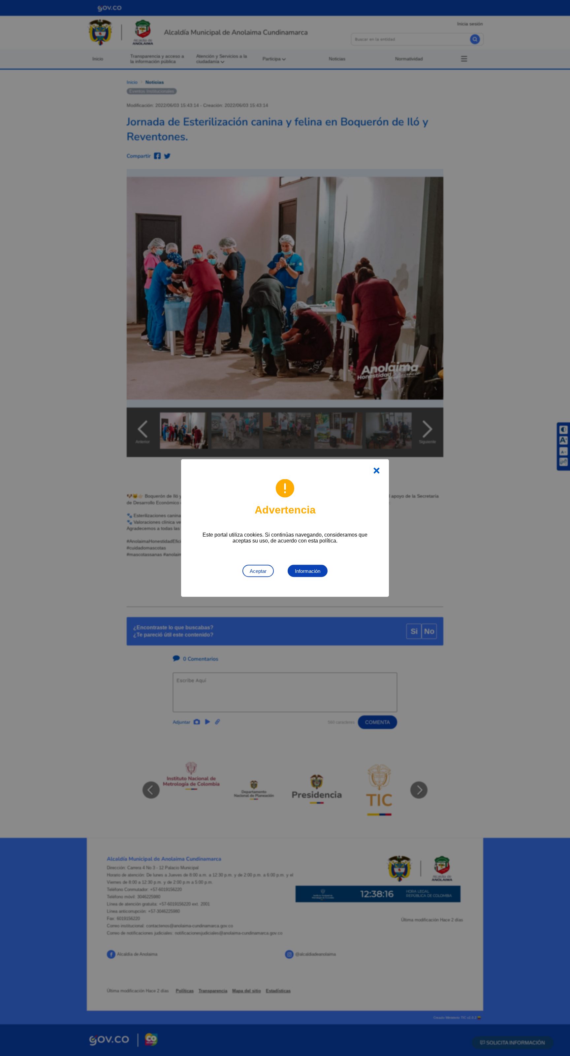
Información (307, 571)
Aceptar (258, 571)
